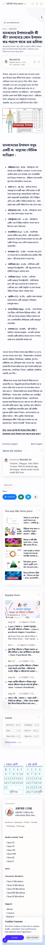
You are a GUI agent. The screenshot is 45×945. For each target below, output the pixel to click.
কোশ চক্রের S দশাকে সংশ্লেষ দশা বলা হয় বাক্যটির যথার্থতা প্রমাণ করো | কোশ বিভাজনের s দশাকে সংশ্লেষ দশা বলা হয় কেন (32, 553)
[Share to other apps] (35, 497)
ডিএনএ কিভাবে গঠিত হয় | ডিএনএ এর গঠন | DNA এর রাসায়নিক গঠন (32, 575)
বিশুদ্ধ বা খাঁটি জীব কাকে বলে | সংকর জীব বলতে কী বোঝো (31, 542)
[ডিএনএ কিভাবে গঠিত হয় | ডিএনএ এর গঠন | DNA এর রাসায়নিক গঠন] (13, 575)
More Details (32, 937)
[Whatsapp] (11, 826)
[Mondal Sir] (14, 59)
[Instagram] (18, 822)
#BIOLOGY (8, 485)
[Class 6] (25, 622)
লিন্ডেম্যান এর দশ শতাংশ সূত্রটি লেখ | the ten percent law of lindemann (31, 564)
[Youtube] (34, 822)
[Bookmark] (37, 4)
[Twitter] (27, 822)
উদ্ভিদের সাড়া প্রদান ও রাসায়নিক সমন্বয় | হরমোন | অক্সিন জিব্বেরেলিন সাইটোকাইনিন (32, 531)
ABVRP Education (14, 3)
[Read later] (34, 62)
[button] (41, 4)
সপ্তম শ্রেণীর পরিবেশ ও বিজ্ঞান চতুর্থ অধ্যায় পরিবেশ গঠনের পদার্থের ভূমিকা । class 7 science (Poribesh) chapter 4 (23, 684)
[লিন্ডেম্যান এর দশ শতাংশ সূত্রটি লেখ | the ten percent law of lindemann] (13, 564)
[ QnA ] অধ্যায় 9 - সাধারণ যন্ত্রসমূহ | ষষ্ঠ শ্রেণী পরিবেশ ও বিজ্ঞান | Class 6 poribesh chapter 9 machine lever (23, 629)
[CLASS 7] (25, 661)
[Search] (33, 4)
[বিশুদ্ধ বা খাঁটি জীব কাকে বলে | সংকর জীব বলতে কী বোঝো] (13, 542)
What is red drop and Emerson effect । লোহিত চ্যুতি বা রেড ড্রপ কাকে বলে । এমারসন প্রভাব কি (32, 520)
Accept (14, 937)
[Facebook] (8, 822)
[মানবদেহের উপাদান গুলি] (22, 120)
